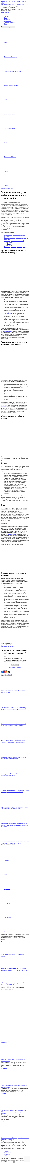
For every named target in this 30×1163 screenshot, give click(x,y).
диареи (3, 406)
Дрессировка (7, 917)
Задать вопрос (5, 12)
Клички (6, 931)
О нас (5, 18)
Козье (8, 244)
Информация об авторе (7, 646)
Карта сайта (7, 21)
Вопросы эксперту (9, 22)
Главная (6, 16)
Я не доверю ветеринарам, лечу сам (16, 661)
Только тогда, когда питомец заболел (16, 660)
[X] (9, 672)
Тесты (5, 24)
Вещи (5, 874)
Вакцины (3, 1093)
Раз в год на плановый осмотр (14, 658)
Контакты (7, 19)
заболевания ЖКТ (13, 534)
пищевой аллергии (8, 331)
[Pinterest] (4, 672)
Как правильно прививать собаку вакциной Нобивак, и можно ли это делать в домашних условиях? (13, 1112)
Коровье (9, 242)
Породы (6, 860)
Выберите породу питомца (8, 26)
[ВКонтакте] (2, 672)
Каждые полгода (11, 656)
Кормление (7, 889)
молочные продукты (6, 674)
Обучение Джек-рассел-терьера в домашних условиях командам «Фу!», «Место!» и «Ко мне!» (15, 969)
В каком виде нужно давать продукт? (14, 247)
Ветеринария (7, 903)
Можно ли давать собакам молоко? (14, 241)
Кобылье (9, 245)
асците (9, 313)
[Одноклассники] (6, 672)
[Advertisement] (13, 1015)
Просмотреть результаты (15, 667)
